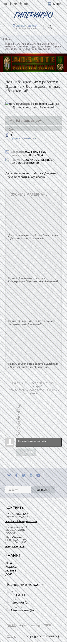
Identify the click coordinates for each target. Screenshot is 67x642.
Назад (8, 39)
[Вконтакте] (9, 475)
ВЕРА (8, 562)
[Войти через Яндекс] (18, 422)
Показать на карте (14, 546)
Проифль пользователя (23, 138)
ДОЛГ (8, 574)
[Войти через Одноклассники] (18, 433)
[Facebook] (16, 475)
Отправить (26, 452)
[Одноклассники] (31, 475)
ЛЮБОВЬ (10, 570)
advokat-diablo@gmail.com (21, 521)
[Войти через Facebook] (18, 417)
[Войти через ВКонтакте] (18, 412)
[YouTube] (38, 475)
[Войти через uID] (18, 406)
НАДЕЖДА (11, 566)
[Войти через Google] (18, 428)
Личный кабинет (27, 25)
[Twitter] (23, 475)
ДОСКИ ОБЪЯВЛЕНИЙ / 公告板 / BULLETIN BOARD (33, 161)
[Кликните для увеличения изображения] (33, 105)
